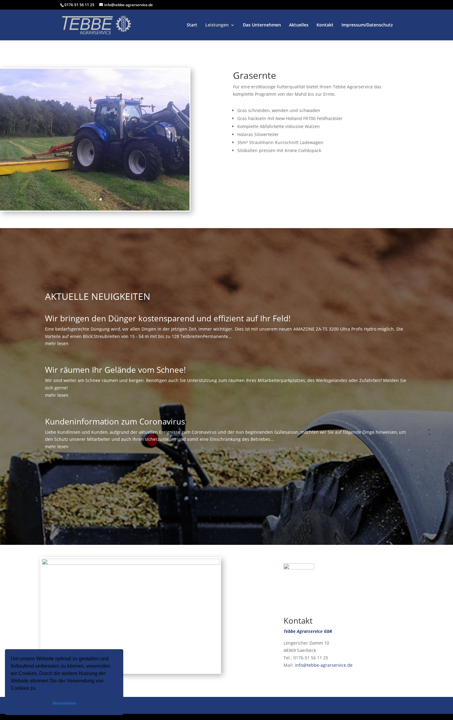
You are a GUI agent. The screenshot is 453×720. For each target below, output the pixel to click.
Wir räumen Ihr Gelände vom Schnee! (115, 369)
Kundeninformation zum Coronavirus (115, 421)
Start (192, 25)
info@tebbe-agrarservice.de (324, 665)
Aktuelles (298, 25)
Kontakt (324, 25)
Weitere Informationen (62, 688)
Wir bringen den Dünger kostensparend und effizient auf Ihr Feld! (168, 318)
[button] (88, 689)
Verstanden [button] (64, 703)
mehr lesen (56, 343)
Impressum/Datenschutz (367, 25)
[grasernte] (95, 209)
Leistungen (217, 25)
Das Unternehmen (262, 25)
